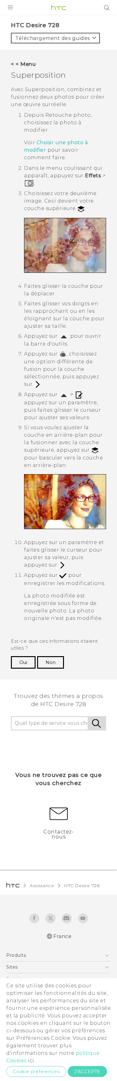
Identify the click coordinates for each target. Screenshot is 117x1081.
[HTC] (58, 7)
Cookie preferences (36, 1071)
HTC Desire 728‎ (82, 885)
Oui (23, 662)
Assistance (42, 885)
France (62, 936)
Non (51, 662)
